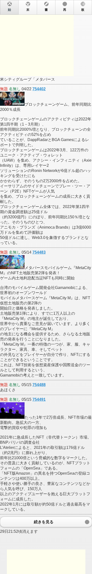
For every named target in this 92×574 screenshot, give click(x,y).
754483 (39, 252)
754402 (39, 89)
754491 (39, 399)
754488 (39, 385)
